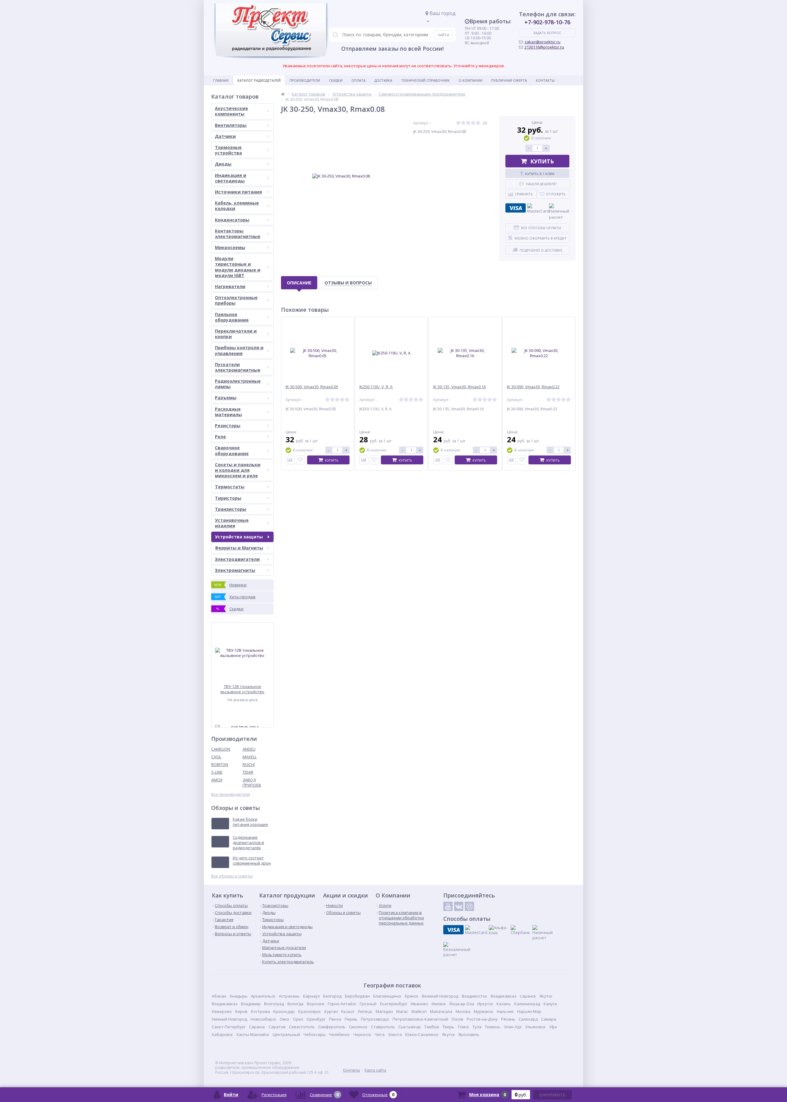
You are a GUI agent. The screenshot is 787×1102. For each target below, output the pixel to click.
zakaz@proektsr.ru (542, 42)
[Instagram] (469, 906)
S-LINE (217, 772)
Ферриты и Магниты (239, 548)
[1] (458, 123)
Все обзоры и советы (232, 876)
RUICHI (249, 764)
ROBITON (219, 764)
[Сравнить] (290, 459)
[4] (473, 123)
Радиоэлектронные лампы (238, 383)
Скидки (335, 80)
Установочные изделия (232, 523)
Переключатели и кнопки (236, 333)
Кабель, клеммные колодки (237, 205)
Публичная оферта (509, 80)
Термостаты (229, 487)
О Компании (470, 80)
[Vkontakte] (458, 906)
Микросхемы (230, 247)
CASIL (216, 757)
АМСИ (216, 780)
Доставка (383, 80)
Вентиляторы (231, 125)
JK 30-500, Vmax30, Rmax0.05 (312, 386)
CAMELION (220, 749)
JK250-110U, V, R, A (376, 386)
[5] (478, 123)
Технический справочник (425, 80)
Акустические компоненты (231, 111)
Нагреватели (230, 286)
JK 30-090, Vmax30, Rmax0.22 (533, 386)
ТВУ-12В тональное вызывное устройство (242, 689)
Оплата (358, 80)
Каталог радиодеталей (259, 80)
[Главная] (283, 94)
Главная (220, 80)
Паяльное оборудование (232, 317)
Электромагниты (235, 570)
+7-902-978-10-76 (547, 22)
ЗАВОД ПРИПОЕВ (252, 782)
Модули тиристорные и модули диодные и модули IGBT (237, 267)
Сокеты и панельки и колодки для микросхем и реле (237, 470)
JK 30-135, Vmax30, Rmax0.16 (459, 386)
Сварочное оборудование (232, 450)
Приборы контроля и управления (239, 350)
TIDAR (248, 772)
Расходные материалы (228, 411)
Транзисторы (230, 509)
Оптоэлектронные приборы (236, 300)
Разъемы (225, 398)
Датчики (225, 136)
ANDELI (249, 749)
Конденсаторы (232, 220)
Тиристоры (228, 498)
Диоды (223, 164)
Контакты (545, 80)
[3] (468, 123)
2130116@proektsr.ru (544, 47)
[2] (463, 123)
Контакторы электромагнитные (237, 233)
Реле (220, 437)
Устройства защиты (239, 537)
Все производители (230, 794)
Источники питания (238, 192)
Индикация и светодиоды (230, 178)
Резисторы (227, 425)
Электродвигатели (237, 559)
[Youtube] (448, 906)
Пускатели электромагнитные (237, 367)
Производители (305, 80)
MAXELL (250, 757)
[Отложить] (300, 459)
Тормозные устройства (228, 150)
